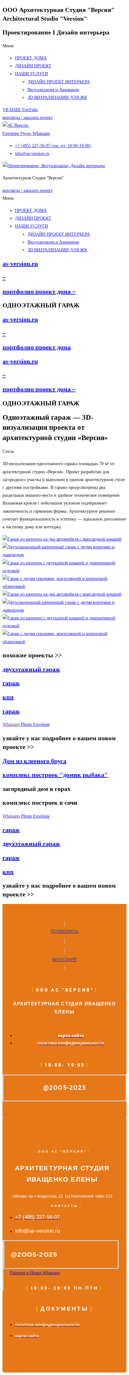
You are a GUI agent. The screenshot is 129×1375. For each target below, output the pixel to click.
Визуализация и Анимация (53, 89)
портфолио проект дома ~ (39, 291)
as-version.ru (20, 263)
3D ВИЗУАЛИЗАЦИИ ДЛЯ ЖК (57, 97)
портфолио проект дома (37, 347)
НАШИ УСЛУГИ (31, 73)
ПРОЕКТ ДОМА (31, 58)
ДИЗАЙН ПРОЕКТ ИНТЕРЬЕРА (59, 82)
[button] (64, 46)
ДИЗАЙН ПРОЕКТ (33, 66)
